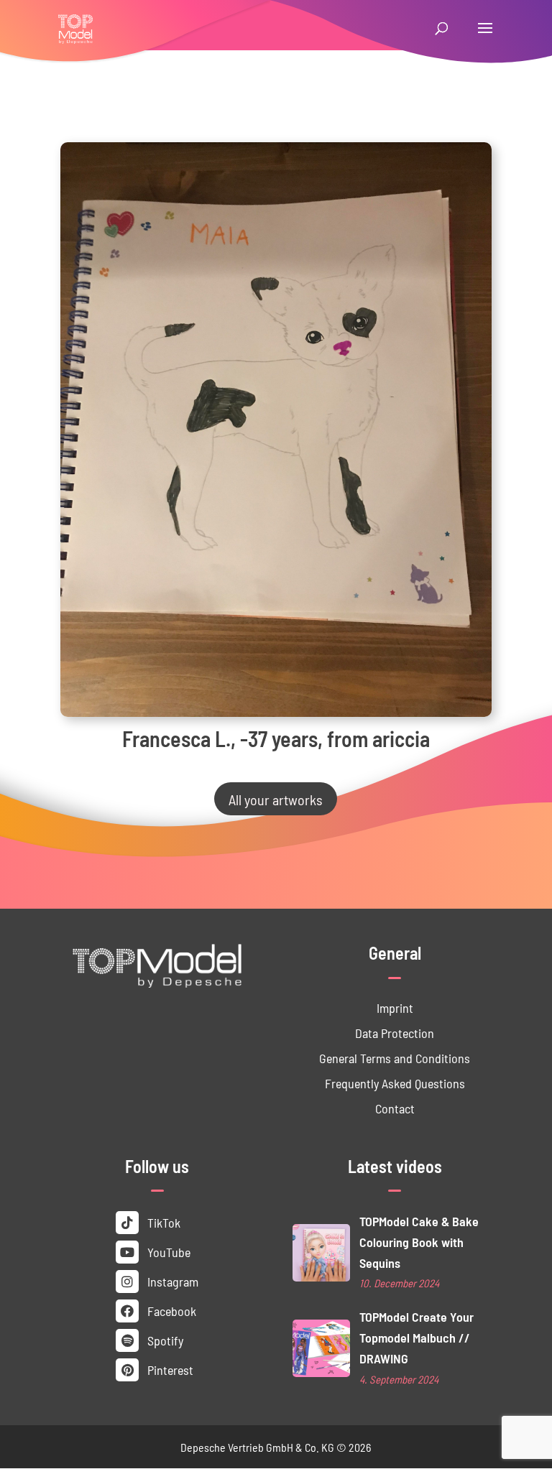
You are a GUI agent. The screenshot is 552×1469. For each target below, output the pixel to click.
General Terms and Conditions (394, 1057)
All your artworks (276, 798)
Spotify (163, 1340)
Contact (395, 1108)
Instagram (171, 1281)
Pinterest (168, 1369)
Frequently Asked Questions (395, 1083)
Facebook (170, 1310)
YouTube (167, 1251)
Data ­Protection (394, 1032)
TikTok (162, 1222)
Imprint (395, 1007)
